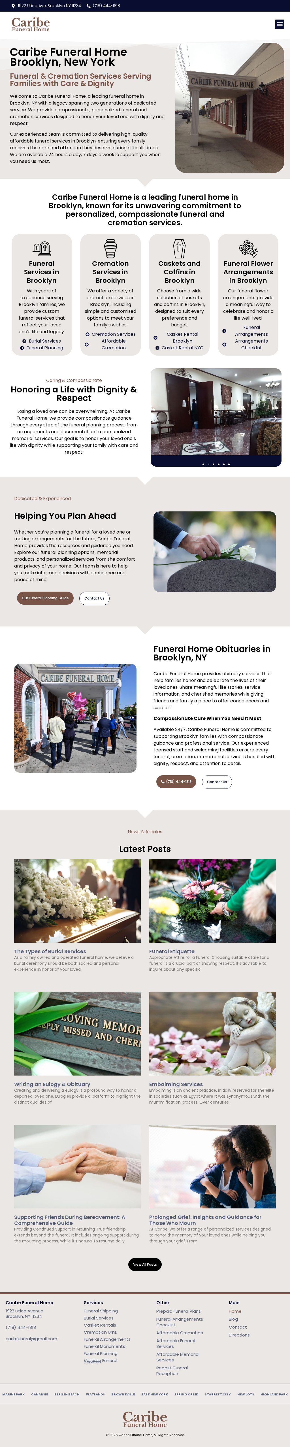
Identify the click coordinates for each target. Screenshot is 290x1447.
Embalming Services (176, 1084)
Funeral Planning (101, 1353)
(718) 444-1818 (21, 1327)
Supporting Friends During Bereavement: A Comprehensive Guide (69, 1220)
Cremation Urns (100, 1332)
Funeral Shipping (101, 1311)
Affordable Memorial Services (177, 1357)
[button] (279, 24)
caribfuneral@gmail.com (31, 1339)
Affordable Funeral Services (175, 1343)
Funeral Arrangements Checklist (179, 1322)
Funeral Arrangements (107, 1339)
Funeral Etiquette (172, 951)
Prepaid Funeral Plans (178, 1311)
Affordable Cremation (179, 1333)
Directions (239, 1335)
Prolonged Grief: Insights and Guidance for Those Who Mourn (205, 1220)
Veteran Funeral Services (100, 1361)
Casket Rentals (100, 1325)
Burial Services (99, 1318)
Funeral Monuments (104, 1346)
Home (235, 1311)
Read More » (24, 979)
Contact (238, 1327)
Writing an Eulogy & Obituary (52, 1084)
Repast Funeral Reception (172, 1370)
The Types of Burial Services (50, 951)
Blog (233, 1319)
